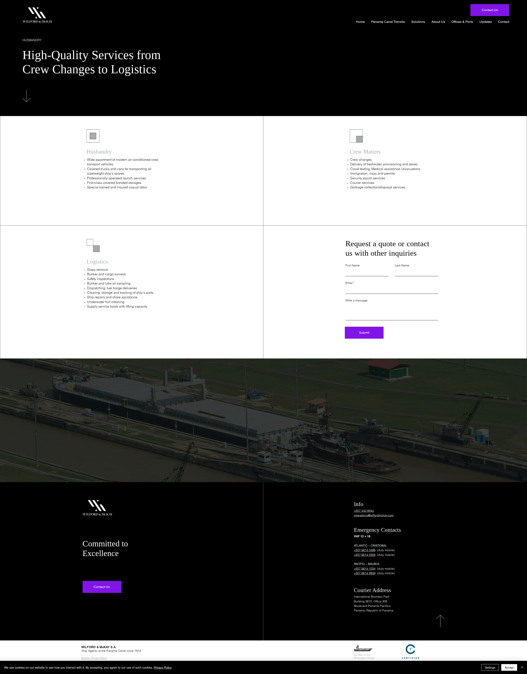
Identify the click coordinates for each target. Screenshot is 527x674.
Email (349, 282)
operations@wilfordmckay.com (374, 515)
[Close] (522, 667)
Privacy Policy (163, 667)
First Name (352, 265)
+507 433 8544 (364, 511)
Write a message (356, 300)
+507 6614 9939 (364, 573)
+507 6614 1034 (364, 568)
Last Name (402, 265)
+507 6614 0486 (364, 550)
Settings (490, 667)
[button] (418, 22)
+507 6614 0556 (364, 555)
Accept (509, 667)
